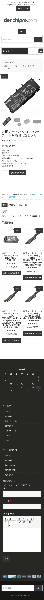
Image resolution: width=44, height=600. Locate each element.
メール (7, 500)
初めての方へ (10, 426)
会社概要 (8, 416)
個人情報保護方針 (11, 470)
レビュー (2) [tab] (22, 205)
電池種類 (12, 197)
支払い (7, 440)
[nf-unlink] (24, 522)
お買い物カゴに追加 (17, 173)
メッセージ (9, 513)
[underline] (27, 519)
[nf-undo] (6, 525)
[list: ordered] (6, 522)
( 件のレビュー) (18, 140)
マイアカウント (22, 8)
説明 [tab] (4, 205)
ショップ (8, 455)
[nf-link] (20, 522)
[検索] (38, 39)
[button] (40, 51)
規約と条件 (9, 475)
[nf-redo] (10, 525)
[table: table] (29, 522)
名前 (5, 488)
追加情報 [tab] (11, 205)
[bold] (19, 519)
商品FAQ (8, 460)
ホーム (7, 411)
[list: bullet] (10, 522)
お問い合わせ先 (11, 421)
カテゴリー (10, 51)
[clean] (32, 519)
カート (7, 435)
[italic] (23, 519)
